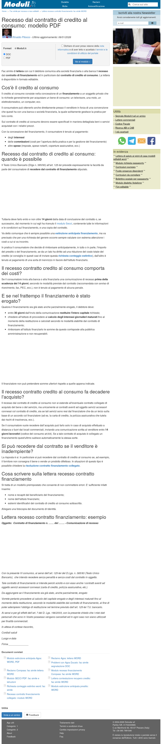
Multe (64, 6)
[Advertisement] (56, 195)
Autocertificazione (96, 6)
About (9, 733)
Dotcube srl (130, 722)
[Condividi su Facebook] (151, 143)
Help (62, 733)
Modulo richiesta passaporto (130, 163)
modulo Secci (64, 223)
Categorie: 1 (12, 726)
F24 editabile (122, 186)
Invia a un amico (12, 714)
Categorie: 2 (12, 729)
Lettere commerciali (125, 119)
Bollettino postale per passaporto (132, 178)
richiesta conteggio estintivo (75, 255)
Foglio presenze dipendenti (129, 170)
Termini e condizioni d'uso (71, 726)
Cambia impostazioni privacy (72, 729)
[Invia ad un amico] (142, 143)
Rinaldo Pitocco (21, 37)
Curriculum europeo (126, 166)
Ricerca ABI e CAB (124, 127)
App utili (10, 722)
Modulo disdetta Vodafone (129, 182)
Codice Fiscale (122, 123)
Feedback (33, 714)
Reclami (96, 1)
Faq (61, 736)
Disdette (65, 1)
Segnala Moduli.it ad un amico (130, 115)
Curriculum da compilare (128, 174)
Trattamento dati (67, 722)
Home (4, 11)
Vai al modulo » (82, 61)
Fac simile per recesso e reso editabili (24, 11)
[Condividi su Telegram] (132, 143)
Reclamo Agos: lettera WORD (66, 658)
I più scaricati (121, 131)
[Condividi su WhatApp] (122, 143)
